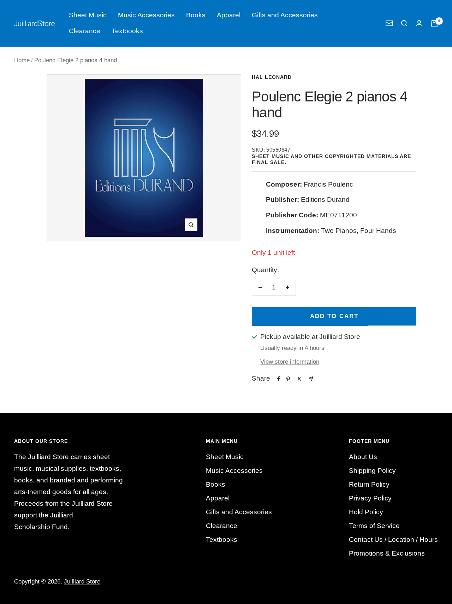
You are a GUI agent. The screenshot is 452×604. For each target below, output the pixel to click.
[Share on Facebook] (278, 378)
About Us (363, 457)
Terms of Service (374, 525)
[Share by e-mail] (311, 378)
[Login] (419, 23)
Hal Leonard (272, 77)
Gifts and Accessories (285, 15)
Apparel (228, 15)
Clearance (84, 31)
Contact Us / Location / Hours (393, 539)
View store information (289, 361)
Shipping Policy (372, 470)
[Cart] (434, 23)
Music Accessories (146, 15)
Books (196, 15)
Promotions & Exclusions (387, 553)
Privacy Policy (370, 498)
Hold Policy (366, 512)
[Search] (404, 23)
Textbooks (127, 31)
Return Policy (369, 484)
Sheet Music (88, 15)
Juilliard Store (82, 581)
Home (22, 60)
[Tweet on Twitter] (299, 378)
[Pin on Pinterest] (288, 378)
